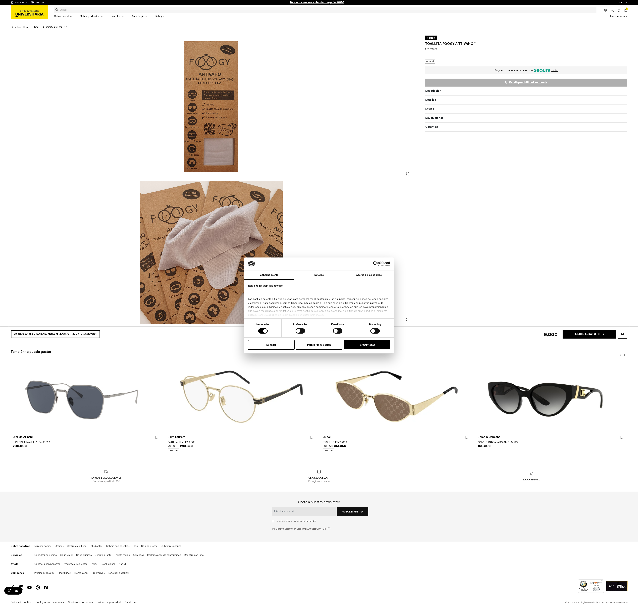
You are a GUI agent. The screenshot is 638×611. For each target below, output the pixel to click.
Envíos (429, 109)
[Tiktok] (47, 587)
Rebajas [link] (159, 16)
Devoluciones (434, 118)
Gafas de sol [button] (61, 16)
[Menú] (602, 581)
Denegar (271, 344)
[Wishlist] (156, 437)
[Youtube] (29, 587)
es (621, 3)
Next (624, 355)
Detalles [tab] (319, 274)
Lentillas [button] (115, 16)
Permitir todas (367, 344)
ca (626, 3)
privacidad (311, 521)
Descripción (433, 91)
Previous (620, 355)
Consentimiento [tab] (269, 274)
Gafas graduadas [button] (90, 16)
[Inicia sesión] (612, 10)
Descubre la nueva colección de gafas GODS (317, 2)
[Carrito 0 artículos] (625, 10)
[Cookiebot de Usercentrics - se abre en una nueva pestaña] (375, 263)
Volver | (18, 27)
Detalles (430, 100)
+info (554, 70)
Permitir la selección (319, 344)
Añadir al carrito (587, 334)
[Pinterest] (38, 587)
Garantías (431, 127)
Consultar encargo (618, 16)
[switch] (300, 331)
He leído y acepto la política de (296, 521)
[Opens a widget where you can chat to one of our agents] (13, 591)
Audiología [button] (138, 16)
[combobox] (325, 10)
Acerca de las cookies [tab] (369, 274)
